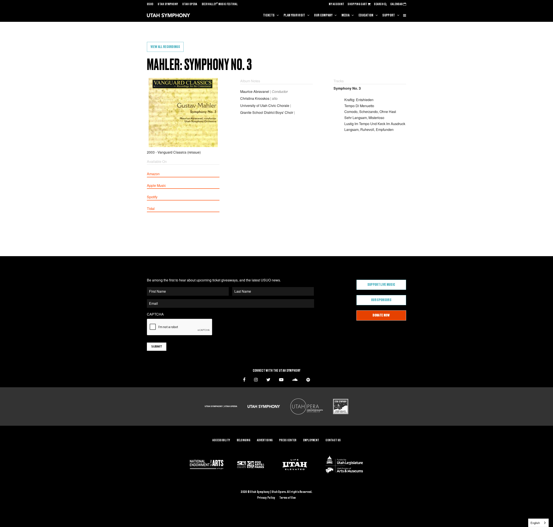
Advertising (265, 440)
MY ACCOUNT (336, 4)
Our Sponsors (381, 300)
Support (388, 15)
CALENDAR (396, 4)
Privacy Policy (266, 497)
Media (346, 15)
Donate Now (381, 315)
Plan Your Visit (294, 15)
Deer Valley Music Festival (220, 4)
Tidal (151, 208)
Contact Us (333, 440)
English (535, 523)
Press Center (287, 440)
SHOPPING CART (357, 4)
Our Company (323, 15)
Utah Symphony (168, 4)
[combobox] (538, 523)
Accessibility (221, 440)
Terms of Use (287, 497)
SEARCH (379, 4)
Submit (156, 346)
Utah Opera (189, 4)
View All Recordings (165, 47)
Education (366, 15)
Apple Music (156, 185)
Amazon (153, 173)
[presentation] (180, 327)
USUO (150, 4)
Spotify (152, 196)
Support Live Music (381, 284)
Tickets (269, 15)
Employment (311, 440)
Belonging (244, 440)
